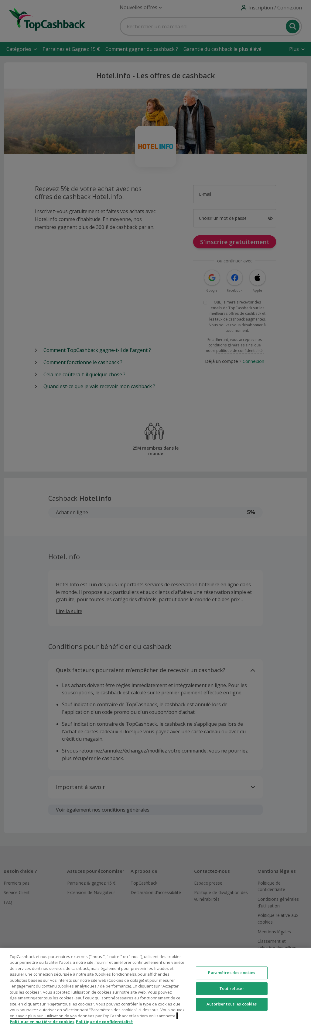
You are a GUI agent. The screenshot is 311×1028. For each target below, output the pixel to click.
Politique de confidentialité (104, 1021)
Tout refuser (231, 988)
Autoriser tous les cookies (232, 1004)
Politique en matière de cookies (42, 1021)
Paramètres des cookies (231, 972)
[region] (155, 988)
